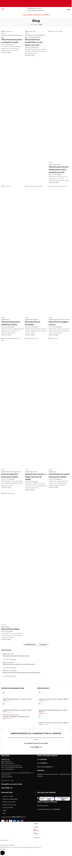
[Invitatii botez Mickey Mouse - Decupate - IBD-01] (6, 705)
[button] (36, 840)
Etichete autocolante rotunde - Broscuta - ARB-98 (53, 699)
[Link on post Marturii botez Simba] (36, 411)
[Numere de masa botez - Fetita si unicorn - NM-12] (42, 718)
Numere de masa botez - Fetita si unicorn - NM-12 (53, 722)
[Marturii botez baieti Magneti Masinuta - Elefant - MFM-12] (42, 705)
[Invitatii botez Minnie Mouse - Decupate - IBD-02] (6, 694)
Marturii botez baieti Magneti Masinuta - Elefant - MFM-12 (53, 711)
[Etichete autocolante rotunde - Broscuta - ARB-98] (42, 694)
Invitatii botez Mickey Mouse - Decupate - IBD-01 (17, 710)
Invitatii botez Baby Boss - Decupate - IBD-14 (16, 716)
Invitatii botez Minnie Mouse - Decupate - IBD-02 (17, 699)
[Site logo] (36, 9)
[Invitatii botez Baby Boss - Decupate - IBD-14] (11, 714)
